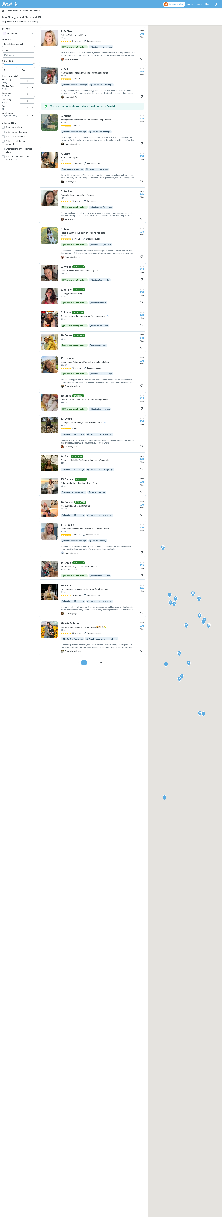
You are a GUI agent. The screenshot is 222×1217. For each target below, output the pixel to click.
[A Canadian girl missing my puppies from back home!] (92, 83)
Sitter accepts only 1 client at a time (19, 150)
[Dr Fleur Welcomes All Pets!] (92, 45)
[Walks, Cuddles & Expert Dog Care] (92, 508)
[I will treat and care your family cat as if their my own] (92, 599)
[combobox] (18, 33)
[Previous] (78, 662)
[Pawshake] (10, 4)
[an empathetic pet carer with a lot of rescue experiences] (92, 130)
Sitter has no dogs (14, 127)
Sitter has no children (15, 136)
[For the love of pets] (92, 167)
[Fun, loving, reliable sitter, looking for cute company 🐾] (92, 319)
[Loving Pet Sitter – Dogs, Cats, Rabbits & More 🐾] (92, 432)
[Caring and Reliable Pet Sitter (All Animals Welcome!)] (92, 463)
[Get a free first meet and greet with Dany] (92, 485)
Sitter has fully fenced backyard (15, 142)
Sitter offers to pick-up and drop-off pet (18, 158)
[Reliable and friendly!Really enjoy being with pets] (92, 243)
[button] (176, 598)
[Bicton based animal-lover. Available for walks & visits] (92, 539)
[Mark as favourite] (142, 59)
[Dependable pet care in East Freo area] (92, 205)
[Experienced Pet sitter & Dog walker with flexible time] (92, 372)
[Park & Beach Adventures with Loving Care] (92, 273)
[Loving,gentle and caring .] (92, 296)
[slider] (3, 64)
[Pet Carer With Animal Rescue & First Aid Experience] (92, 402)
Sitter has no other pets (16, 132)
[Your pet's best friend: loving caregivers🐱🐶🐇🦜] (92, 637)
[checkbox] (3, 127)
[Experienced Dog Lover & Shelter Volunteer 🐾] (92, 569)
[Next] (106, 662)
